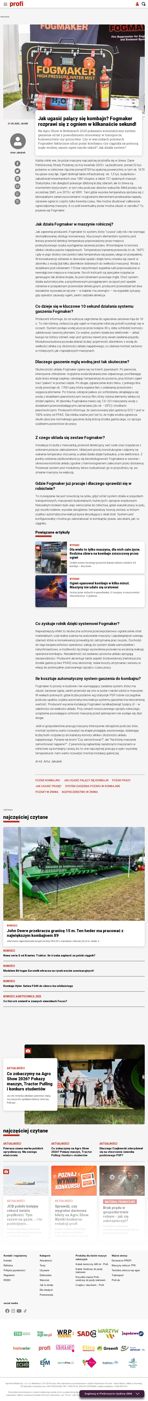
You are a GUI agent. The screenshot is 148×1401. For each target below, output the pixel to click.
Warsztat (44, 1280)
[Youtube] (19, 1311)
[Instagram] (13, 1311)
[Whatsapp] (17, 194)
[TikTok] (25, 1311)
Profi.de (116, 1280)
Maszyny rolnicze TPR (124, 1265)
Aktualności (46, 1260)
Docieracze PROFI (121, 1260)
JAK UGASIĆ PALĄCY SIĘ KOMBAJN (86, 780)
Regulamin (9, 1275)
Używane (44, 1270)
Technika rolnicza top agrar (126, 1270)
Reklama (8, 1265)
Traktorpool (117, 1275)
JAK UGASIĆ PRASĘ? (48, 786)
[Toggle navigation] (5, 4)
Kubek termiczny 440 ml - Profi (92, 1264)
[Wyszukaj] (144, 4)
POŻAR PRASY (121, 780)
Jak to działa (46, 1285)
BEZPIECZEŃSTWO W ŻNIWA (80, 792)
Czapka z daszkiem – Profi (90, 1285)
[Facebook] (17, 163)
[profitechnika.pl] (19, 4)
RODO (7, 1280)
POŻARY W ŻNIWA (46, 792)
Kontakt (8, 1260)
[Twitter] (17, 171)
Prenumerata (46, 1294)
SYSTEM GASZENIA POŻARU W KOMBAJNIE (92, 786)
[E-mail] (17, 186)
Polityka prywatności (14, 1270)
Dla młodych (46, 1290)
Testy (42, 1265)
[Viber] (17, 202)
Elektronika (45, 1275)
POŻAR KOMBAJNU (47, 780)
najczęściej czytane (25, 817)
